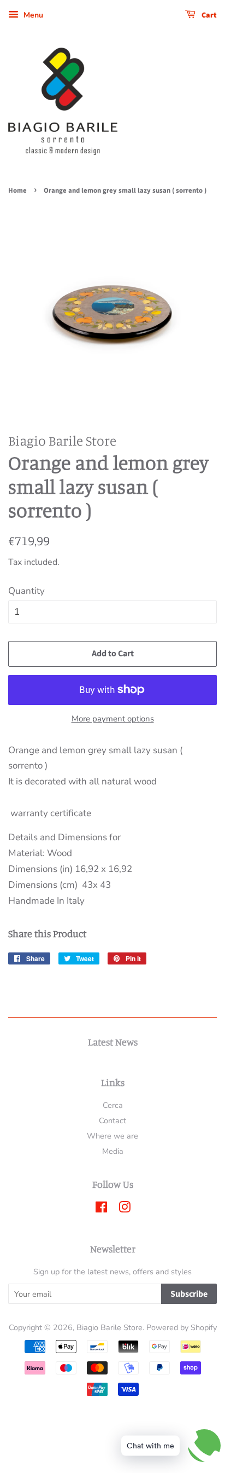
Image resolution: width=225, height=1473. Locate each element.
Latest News (113, 1042)
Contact (112, 1120)
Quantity (26, 591)
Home (17, 190)
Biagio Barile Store (109, 1327)
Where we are (112, 1135)
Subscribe (189, 1294)
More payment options (113, 718)
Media (112, 1151)
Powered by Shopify (181, 1327)
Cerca (113, 1105)
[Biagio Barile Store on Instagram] (125, 1209)
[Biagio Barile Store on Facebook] (101, 1209)
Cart (208, 15)
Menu (32, 15)
